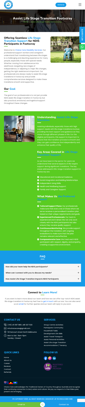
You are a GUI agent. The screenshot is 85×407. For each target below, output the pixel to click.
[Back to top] (81, 398)
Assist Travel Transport (53, 336)
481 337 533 (27, 325)
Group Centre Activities (53, 325)
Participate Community (53, 327)
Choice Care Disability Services (28, 50)
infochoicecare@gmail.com (19, 328)
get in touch (48, 301)
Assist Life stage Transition (55, 342)
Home (25, 22)
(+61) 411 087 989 (14, 325)
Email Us (21, 404)
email (21, 304)
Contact (7, 369)
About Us (8, 360)
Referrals (7, 372)
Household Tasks (51, 330)
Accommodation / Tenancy (55, 345)
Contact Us (64, 404)
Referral (61, 5)
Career (7, 363)
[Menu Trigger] (80, 4)
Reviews (7, 366)
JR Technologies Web (63, 399)
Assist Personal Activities (54, 339)
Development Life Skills (53, 333)
